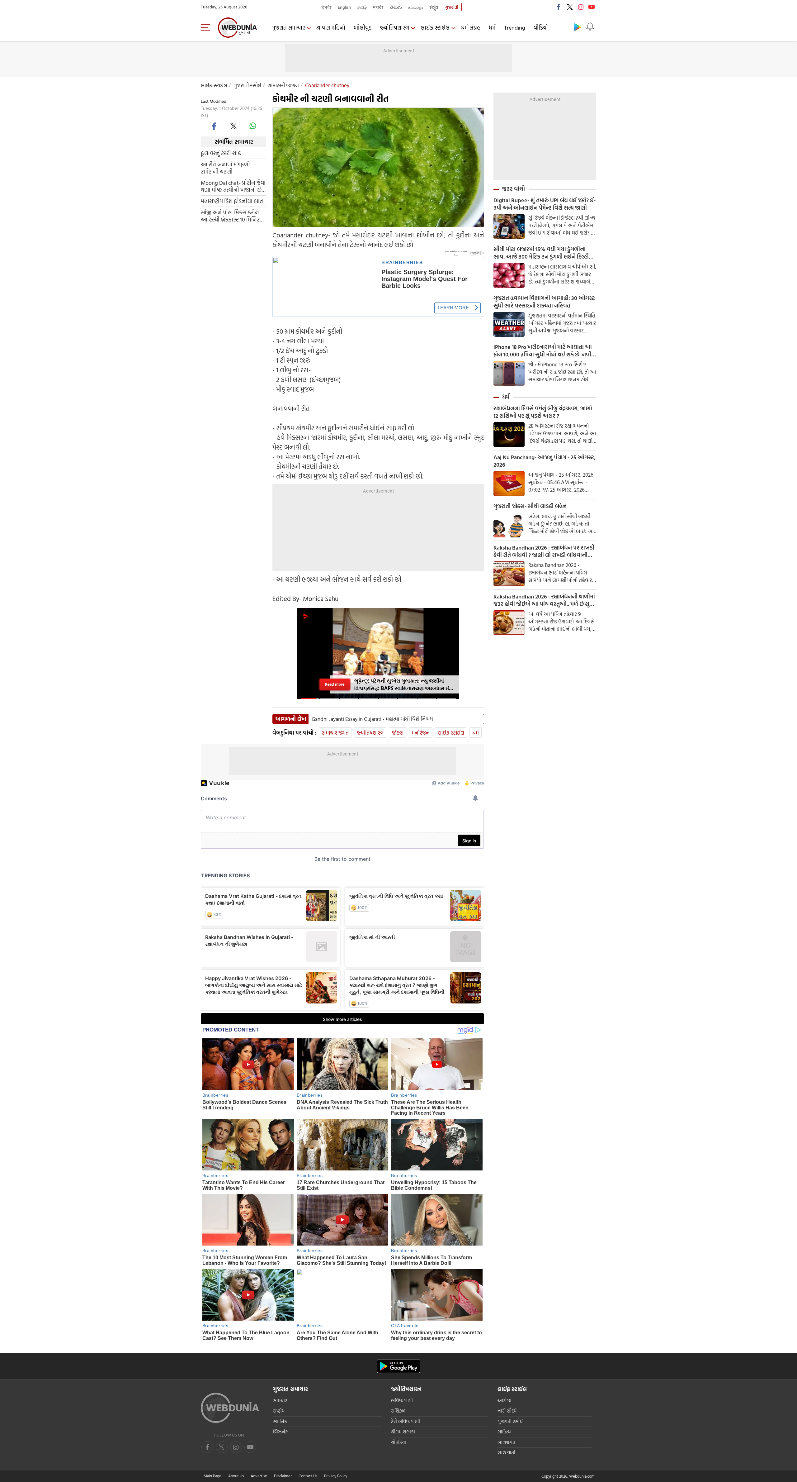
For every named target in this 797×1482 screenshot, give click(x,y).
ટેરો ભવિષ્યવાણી (405, 1421)
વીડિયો (541, 27)
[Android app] (398, 1366)
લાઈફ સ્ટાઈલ (435, 27)
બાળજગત (506, 1442)
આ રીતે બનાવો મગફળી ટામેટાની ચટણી (225, 168)
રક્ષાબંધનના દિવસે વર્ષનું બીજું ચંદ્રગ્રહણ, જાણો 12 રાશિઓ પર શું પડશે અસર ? (542, 412)
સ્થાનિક (280, 1421)
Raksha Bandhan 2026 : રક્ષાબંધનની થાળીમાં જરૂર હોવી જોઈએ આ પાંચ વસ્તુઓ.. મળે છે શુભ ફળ (544, 600)
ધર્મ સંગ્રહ (470, 27)
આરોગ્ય (504, 1400)
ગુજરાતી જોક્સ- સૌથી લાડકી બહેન (530, 506)
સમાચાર (280, 1400)
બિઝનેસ (281, 1431)
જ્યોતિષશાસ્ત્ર (394, 27)
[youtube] (591, 7)
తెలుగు (396, 7)
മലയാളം (415, 7)
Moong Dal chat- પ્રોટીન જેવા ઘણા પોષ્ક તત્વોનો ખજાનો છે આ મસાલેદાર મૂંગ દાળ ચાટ (233, 186)
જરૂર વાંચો (513, 188)
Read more (334, 684)
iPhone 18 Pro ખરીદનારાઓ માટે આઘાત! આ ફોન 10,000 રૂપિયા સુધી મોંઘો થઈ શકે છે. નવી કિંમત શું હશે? (542, 350)
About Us (236, 1476)
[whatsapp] (252, 125)
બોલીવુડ (362, 27)
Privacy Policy (335, 1476)
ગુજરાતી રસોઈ (247, 85)
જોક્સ (397, 732)
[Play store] (577, 27)
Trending (514, 27)
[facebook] (559, 7)
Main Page (212, 1476)
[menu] (207, 27)
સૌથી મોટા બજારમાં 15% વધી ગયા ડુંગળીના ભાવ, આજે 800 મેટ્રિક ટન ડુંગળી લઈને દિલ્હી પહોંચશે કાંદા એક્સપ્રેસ (541, 252)
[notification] (590, 27)
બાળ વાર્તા (506, 1452)
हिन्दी (326, 7)
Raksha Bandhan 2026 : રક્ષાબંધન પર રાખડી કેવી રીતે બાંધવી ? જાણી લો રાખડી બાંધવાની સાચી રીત (543, 551)
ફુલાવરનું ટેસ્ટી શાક (221, 153)
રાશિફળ (398, 1410)
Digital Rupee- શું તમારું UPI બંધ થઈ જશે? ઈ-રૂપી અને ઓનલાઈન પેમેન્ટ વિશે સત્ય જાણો (544, 204)
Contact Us (308, 1476)
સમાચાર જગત (335, 732)
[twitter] (569, 7)
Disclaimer (283, 1476)
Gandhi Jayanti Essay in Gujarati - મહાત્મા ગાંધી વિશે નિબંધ (372, 719)
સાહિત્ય (504, 1431)
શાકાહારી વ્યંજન (283, 85)
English (344, 7)
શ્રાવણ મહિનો (330, 27)
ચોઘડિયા (398, 1442)
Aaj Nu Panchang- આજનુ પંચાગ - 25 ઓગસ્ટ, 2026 (544, 461)
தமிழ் (362, 7)
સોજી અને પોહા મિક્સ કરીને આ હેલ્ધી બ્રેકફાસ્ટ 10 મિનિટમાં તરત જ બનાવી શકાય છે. (233, 216)
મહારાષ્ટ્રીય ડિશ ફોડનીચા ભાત (232, 201)
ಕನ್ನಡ (434, 7)
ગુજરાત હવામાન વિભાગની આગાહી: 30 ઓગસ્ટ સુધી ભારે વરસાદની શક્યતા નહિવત (544, 301)
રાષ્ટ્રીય (279, 1410)
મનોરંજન (421, 732)
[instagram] (580, 7)
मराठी (378, 7)
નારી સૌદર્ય (507, 1410)
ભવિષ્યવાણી (402, 1400)
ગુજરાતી (451, 7)
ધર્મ (492, 27)
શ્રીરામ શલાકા (403, 1431)
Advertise (259, 1476)
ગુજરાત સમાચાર (288, 27)
